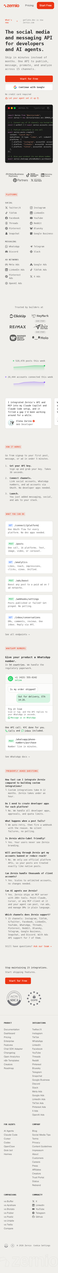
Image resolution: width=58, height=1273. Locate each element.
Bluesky (38, 228)
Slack (37, 251)
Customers (37, 1158)
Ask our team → (43, 946)
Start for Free (29, 79)
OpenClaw (9, 1146)
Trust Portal (38, 1177)
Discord (13, 251)
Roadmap (9, 1068)
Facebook (14, 218)
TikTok (13, 213)
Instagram (39, 207)
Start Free (45, 5)
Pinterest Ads (15, 276)
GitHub (39, 1216)
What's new (8, 21)
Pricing (29, 5)
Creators (8, 1064)
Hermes (8, 1154)
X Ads (37, 276)
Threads (13, 223)
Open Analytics (12, 1056)
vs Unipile (9, 1220)
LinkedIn (39, 213)
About (35, 1154)
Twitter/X (15, 207)
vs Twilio (8, 1224)
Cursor (7, 1138)
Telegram (39, 246)
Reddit (38, 223)
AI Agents (9, 1130)
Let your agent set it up (22, 98)
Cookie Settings (41, 1245)
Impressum (38, 1150)
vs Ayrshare (10, 1205)
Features (8, 1044)
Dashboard (9, 1033)
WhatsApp (14, 246)
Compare (8, 1228)
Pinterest (15, 228)
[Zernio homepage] (11, 5)
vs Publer (9, 1212)
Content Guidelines (42, 1146)
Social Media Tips (41, 1134)
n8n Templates (11, 1060)
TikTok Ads (40, 269)
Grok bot (8, 1150)
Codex (7, 1142)
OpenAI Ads (15, 283)
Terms (35, 1138)
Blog (34, 1130)
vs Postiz (8, 1216)
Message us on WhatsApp (23, 718)
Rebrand (36, 1185)
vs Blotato (9, 1209)
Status (35, 1181)
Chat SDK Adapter (13, 1048)
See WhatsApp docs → (17, 756)
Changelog (9, 1052)
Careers (36, 1161)
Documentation (11, 1029)
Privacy (36, 1142)
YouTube (38, 218)
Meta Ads (14, 264)
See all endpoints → (17, 634)
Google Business (43, 233)
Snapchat (14, 233)
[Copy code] (48, 108)
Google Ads (40, 264)
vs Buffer (8, 1201)
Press (35, 1165)
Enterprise (9, 1041)
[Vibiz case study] (40, 327)
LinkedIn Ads (16, 269)
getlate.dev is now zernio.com (33, 21)
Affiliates (36, 1169)
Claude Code (10, 1134)
